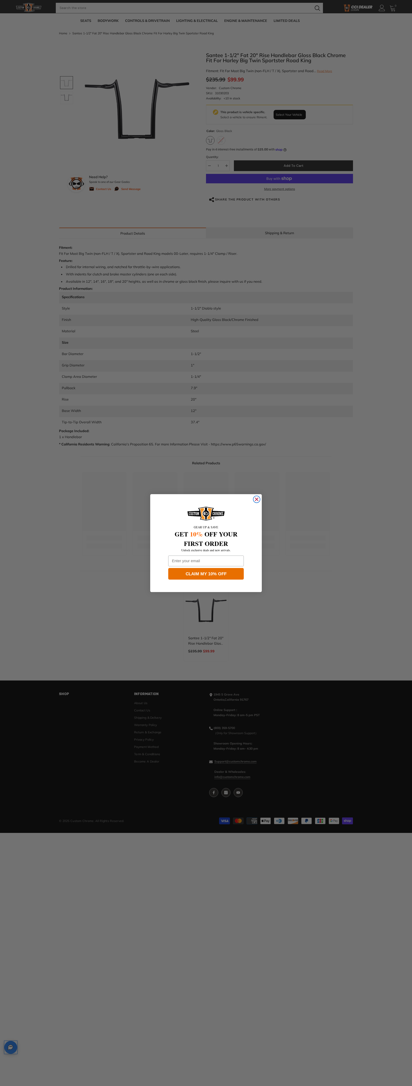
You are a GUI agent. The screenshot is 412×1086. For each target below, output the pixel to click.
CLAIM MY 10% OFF (206, 573)
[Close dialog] (256, 499)
